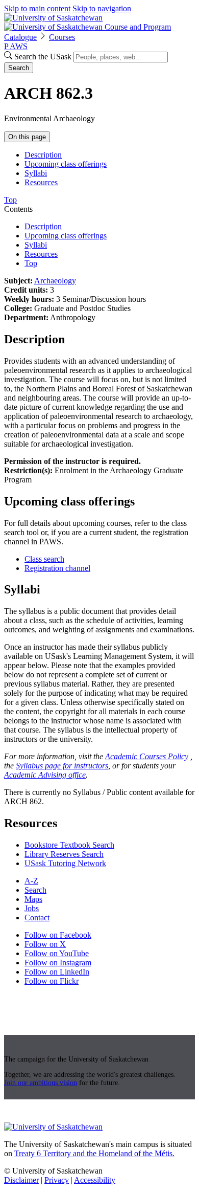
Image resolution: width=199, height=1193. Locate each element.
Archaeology (55, 280)
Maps (33, 899)
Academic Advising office (45, 774)
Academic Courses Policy (146, 756)
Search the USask (42, 56)
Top (30, 263)
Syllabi (35, 173)
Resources (41, 182)
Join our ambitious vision (40, 1083)
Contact (36, 917)
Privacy (56, 1180)
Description (43, 154)
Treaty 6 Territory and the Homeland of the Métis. (94, 1153)
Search (18, 68)
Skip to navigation (101, 8)
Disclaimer (21, 1180)
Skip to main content (37, 8)
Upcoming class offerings (65, 164)
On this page (27, 137)
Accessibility (94, 1180)
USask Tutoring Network (65, 863)
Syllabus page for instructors (62, 765)
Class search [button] (44, 559)
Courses (62, 37)
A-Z (31, 880)
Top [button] (10, 199)
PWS (16, 46)
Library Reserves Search (64, 854)
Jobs (31, 908)
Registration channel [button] (57, 568)
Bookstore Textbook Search (69, 845)
